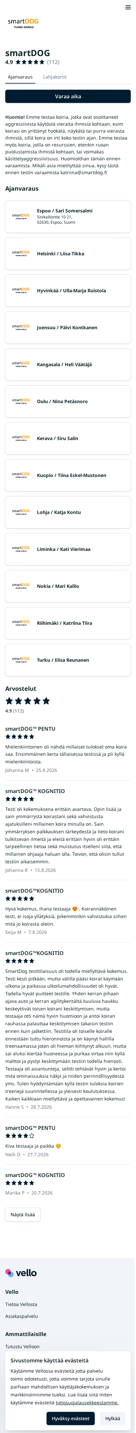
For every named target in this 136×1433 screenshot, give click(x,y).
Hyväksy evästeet (70, 1418)
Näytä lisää (23, 1214)
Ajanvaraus (20, 77)
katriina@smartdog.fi (83, 172)
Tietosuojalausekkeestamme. (87, 1402)
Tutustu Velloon (22, 1346)
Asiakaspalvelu (21, 1316)
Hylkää (112, 1418)
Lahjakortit (55, 77)
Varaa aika (68, 96)
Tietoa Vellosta (21, 1304)
